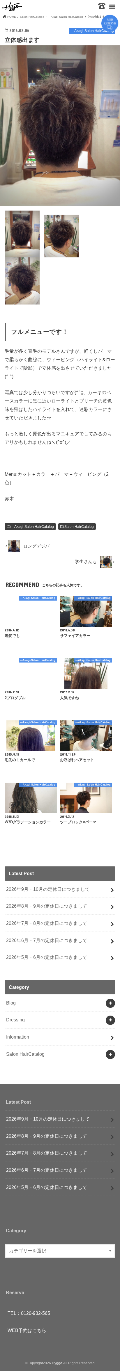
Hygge (57, 1363)
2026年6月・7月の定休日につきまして (46, 940)
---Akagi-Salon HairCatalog (32, 527)
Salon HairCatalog (79, 527)
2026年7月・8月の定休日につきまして (46, 923)
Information (17, 1036)
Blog (11, 1002)
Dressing (15, 1019)
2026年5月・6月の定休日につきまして (46, 957)
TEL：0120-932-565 (29, 1313)
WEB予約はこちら (27, 1330)
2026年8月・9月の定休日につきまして (46, 906)
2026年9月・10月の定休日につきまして (48, 889)
